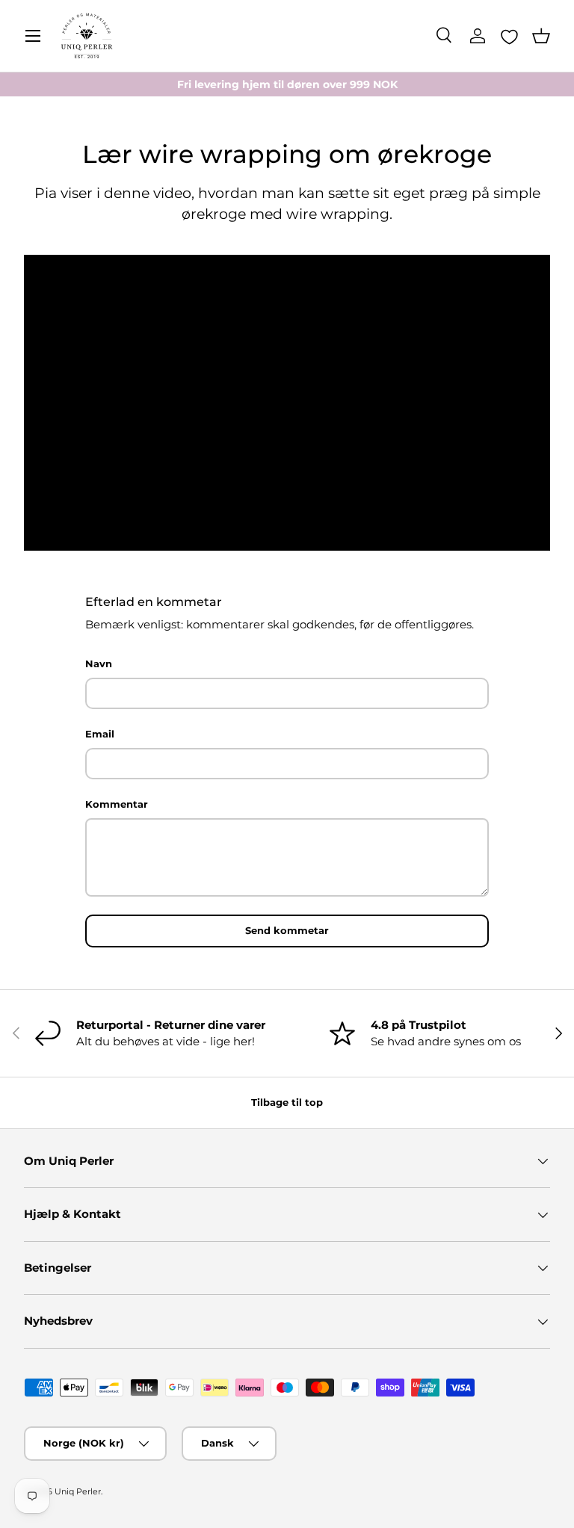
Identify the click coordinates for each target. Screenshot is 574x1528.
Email (99, 734)
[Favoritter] (509, 36)
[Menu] (32, 35)
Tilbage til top (287, 1102)
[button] (541, 35)
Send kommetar (287, 930)
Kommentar (116, 804)
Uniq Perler (78, 1491)
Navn (98, 663)
